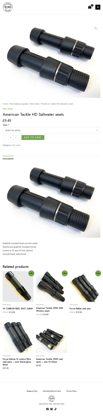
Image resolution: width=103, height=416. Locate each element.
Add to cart (33, 137)
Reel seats (34, 104)
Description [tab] (8, 158)
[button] (95, 28)
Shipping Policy (32, 391)
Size (6, 125)
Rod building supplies (19, 104)
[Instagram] (51, 409)
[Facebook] (47, 409)
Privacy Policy (71, 391)
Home (5, 104)
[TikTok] (55, 409)
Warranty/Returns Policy (52, 391)
